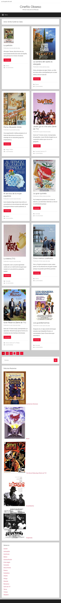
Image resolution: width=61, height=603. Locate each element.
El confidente (30, 506)
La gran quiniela (39, 193)
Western (6, 594)
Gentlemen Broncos (32, 404)
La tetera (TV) (9, 258)
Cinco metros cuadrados (43, 258)
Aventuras (6, 554)
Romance (6, 584)
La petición (8, 45)
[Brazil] (15, 438)
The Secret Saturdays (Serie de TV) (36, 473)
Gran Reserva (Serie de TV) (15, 322)
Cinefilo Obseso (30, 7)
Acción (6, 548)
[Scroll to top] (58, 600)
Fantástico (7, 573)
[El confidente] (15, 506)
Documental (7, 567)
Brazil (27, 438)
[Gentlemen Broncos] (15, 404)
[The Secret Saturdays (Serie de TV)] (15, 473)
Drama (7, 65)
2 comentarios (9, 151)
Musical (6, 581)
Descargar (7, 60)
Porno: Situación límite (12, 127)
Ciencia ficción (8, 559)
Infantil (6, 575)
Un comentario (9, 67)
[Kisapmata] (15, 537)
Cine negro (7, 562)
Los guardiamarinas (41, 323)
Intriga (7, 149)
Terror (5, 589)
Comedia (37, 151)
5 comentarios (39, 86)
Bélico (5, 557)
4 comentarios (39, 347)
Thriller (11, 149)
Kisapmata (29, 537)
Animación (7, 551)
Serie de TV (43, 151)
